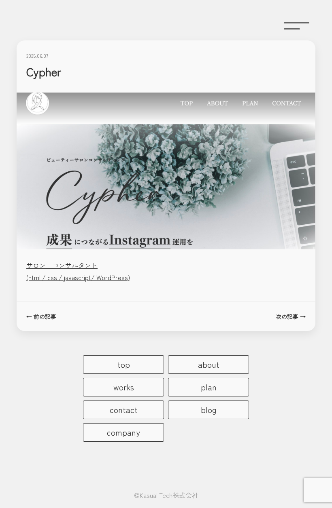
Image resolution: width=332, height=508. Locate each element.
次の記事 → (291, 316)
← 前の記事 (41, 316)
